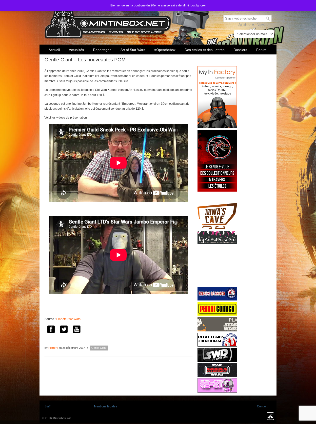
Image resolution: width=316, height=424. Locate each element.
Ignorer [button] (201, 5)
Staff (47, 406)
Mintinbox (108, 20)
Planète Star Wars (68, 319)
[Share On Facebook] (51, 329)
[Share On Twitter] (64, 329)
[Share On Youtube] (76, 329)
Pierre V (53, 347)
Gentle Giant (98, 347)
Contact (262, 406)
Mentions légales (105, 406)
